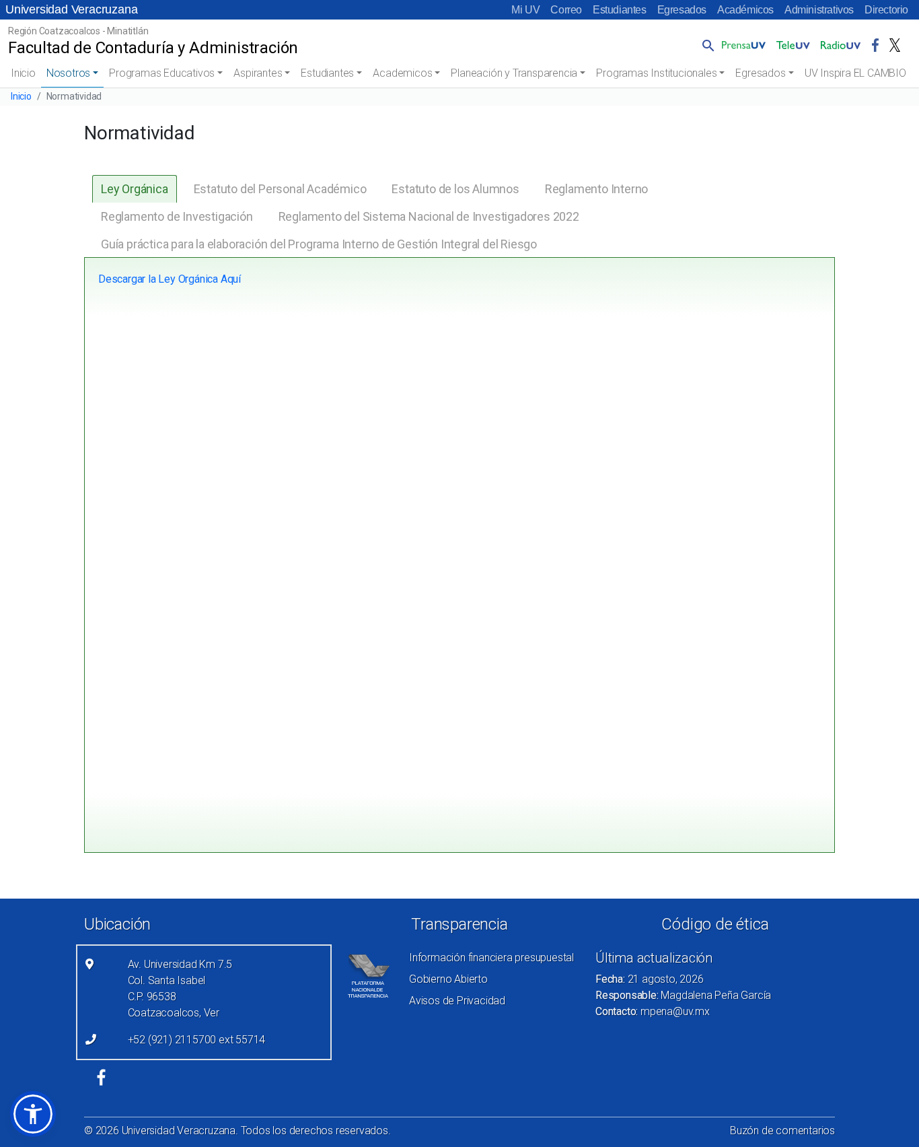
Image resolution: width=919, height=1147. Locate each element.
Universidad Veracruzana (71, 9)
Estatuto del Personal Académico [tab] (280, 189)
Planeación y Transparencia (514, 73)
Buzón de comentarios (782, 1130)
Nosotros (68, 73)
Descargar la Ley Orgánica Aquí (169, 279)
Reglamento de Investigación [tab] (177, 216)
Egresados (681, 9)
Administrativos (819, 9)
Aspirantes (257, 73)
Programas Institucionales (656, 73)
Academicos (402, 73)
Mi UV (525, 9)
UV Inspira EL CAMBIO (855, 73)
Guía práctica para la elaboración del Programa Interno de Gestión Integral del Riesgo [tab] (319, 244)
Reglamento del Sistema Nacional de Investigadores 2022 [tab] (429, 216)
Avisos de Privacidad (457, 1000)
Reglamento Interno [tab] (596, 189)
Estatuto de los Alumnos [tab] (455, 189)
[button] (705, 45)
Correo (566, 9)
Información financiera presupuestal (491, 957)
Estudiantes (620, 9)
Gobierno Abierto (448, 979)
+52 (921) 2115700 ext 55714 (197, 1039)
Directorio (886, 9)
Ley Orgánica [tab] (134, 189)
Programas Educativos (162, 73)
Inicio (23, 73)
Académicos (745, 9)
